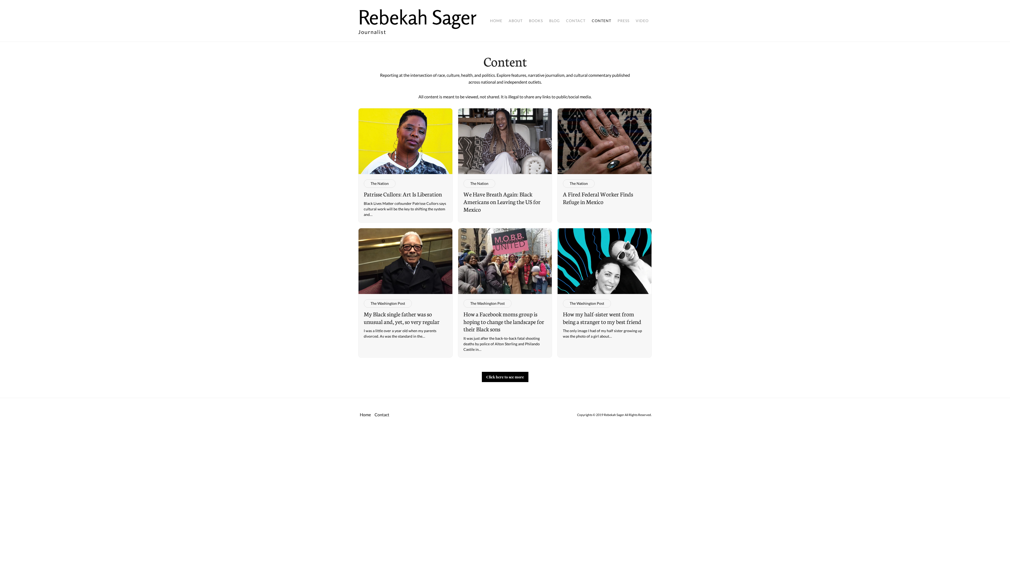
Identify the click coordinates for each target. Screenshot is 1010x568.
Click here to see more (505, 376)
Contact (575, 20)
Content (601, 20)
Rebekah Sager (417, 17)
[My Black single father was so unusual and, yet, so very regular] (405, 292)
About (516, 20)
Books (536, 20)
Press (623, 20)
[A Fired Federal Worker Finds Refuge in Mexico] (605, 165)
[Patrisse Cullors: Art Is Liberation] (405, 165)
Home (496, 20)
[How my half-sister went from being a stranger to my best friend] (605, 292)
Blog (554, 20)
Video (642, 20)
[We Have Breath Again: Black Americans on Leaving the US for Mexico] (505, 165)
